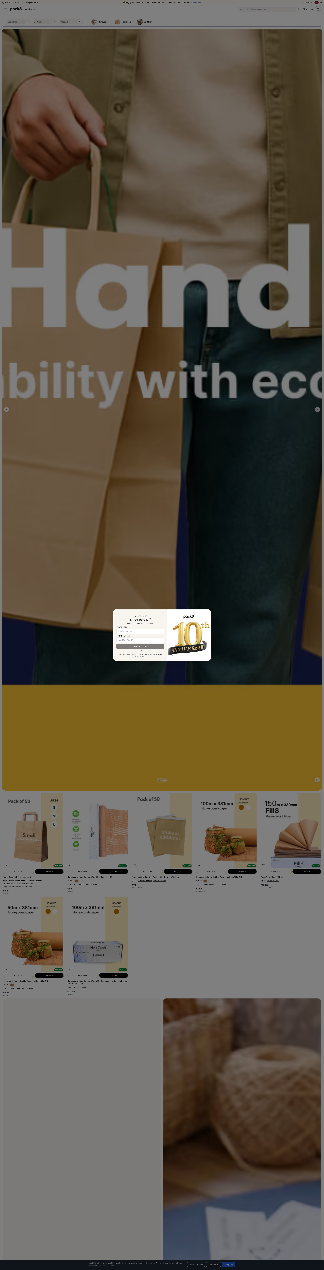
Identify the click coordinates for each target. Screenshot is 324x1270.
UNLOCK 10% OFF (140, 646)
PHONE (123, 636)
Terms (143, 656)
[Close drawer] (163, 613)
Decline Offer (140, 651)
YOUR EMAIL (121, 627)
